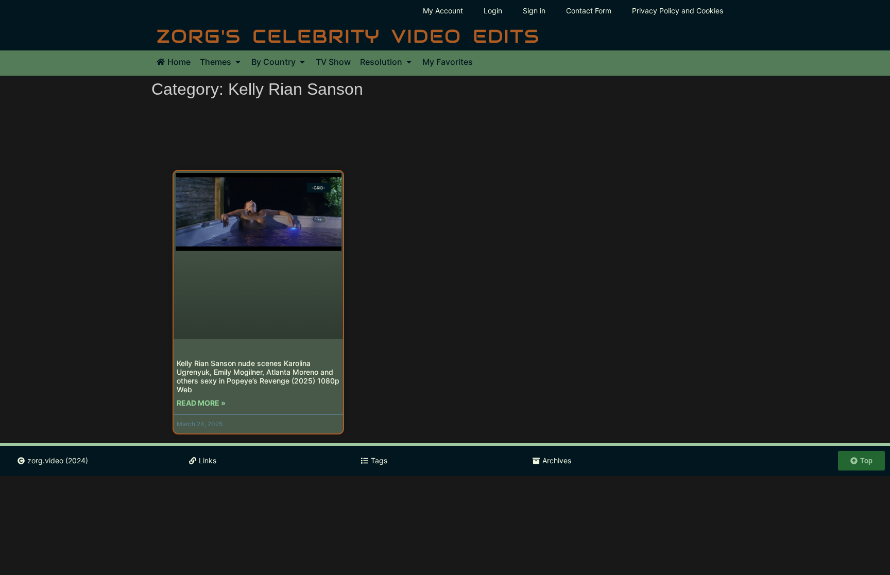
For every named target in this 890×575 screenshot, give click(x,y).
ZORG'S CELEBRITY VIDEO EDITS (348, 36)
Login (493, 10)
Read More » (201, 402)
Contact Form (588, 10)
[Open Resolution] (409, 62)
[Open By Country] (302, 62)
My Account (443, 10)
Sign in (534, 10)
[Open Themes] (238, 62)
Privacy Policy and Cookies (677, 10)
